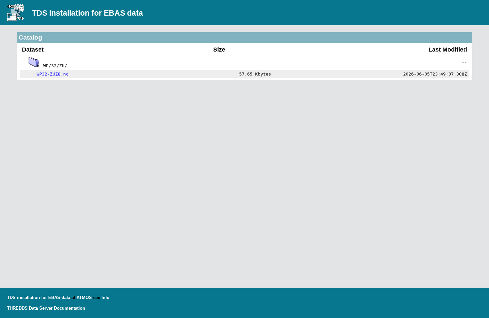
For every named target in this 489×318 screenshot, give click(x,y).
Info (105, 297)
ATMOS (84, 297)
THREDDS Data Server (30, 308)
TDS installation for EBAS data (87, 13)
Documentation (69, 308)
